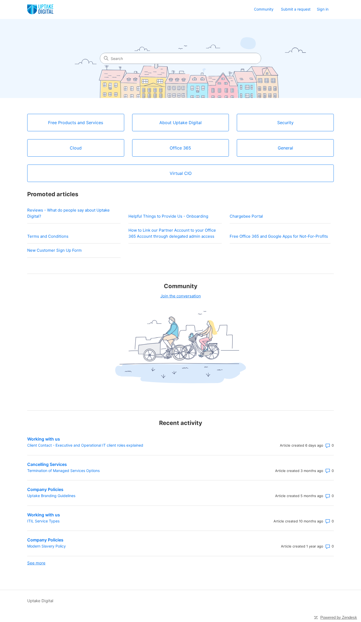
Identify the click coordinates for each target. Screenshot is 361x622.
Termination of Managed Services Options (63, 470)
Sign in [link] (322, 9)
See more (36, 562)
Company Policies (45, 489)
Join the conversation (180, 295)
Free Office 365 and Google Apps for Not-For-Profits (279, 236)
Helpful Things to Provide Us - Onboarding (168, 216)
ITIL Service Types (43, 521)
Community (264, 9)
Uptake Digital (40, 600)
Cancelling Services (47, 464)
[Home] (40, 9)
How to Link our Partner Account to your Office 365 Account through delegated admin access (172, 233)
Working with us (43, 439)
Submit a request (296, 9)
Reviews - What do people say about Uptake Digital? (68, 213)
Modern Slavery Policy (46, 546)
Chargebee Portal (246, 216)
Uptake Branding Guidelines (51, 495)
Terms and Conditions (47, 236)
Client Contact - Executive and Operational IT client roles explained (85, 445)
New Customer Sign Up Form (54, 250)
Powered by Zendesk (338, 617)
